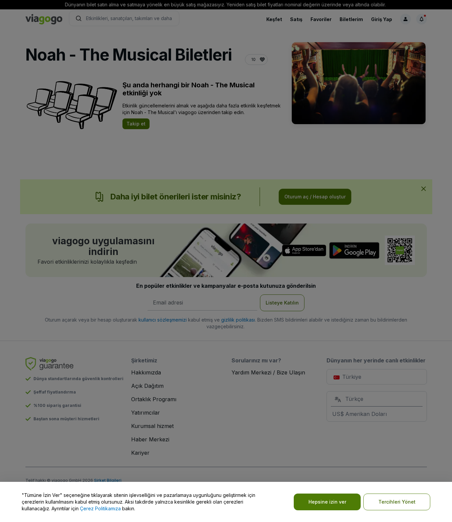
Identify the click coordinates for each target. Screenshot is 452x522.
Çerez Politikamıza (100, 508)
